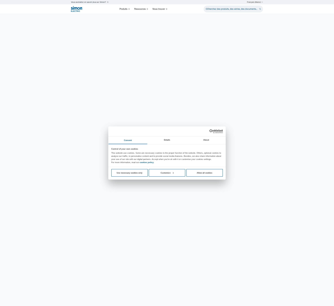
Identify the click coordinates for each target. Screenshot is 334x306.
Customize (166, 173)
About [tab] (206, 140)
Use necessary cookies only (129, 173)
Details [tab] (167, 140)
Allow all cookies (204, 173)
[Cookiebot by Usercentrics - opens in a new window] (211, 131)
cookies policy (147, 162)
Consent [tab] (128, 140)
